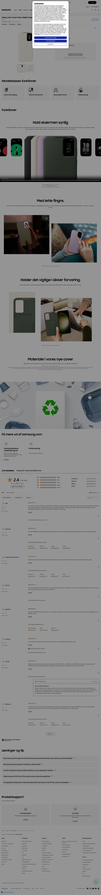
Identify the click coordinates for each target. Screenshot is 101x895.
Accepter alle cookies (50, 37)
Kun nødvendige (50, 41)
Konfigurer (50, 44)
